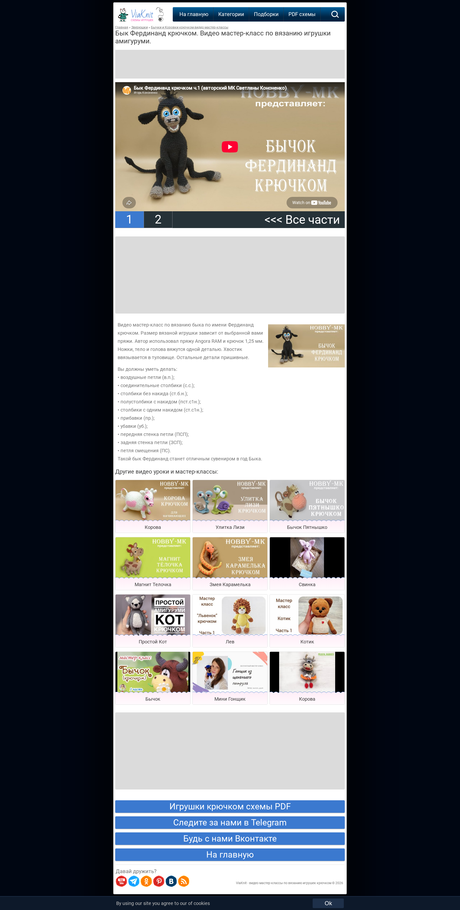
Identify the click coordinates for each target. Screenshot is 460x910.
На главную (193, 14)
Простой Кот (153, 642)
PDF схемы (302, 14)
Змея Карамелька (230, 584)
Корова (153, 527)
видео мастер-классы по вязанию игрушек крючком (290, 883)
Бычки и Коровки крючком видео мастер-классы (189, 27)
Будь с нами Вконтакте (230, 839)
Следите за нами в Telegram (230, 823)
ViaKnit (142, 17)
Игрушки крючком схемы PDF (230, 806)
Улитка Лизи (230, 527)
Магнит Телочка (153, 584)
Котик (307, 642)
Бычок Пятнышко (307, 527)
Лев (230, 642)
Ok (328, 903)
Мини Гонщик (230, 699)
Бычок (152, 699)
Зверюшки (139, 27)
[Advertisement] (230, 64)
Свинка (307, 584)
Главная (121, 27)
